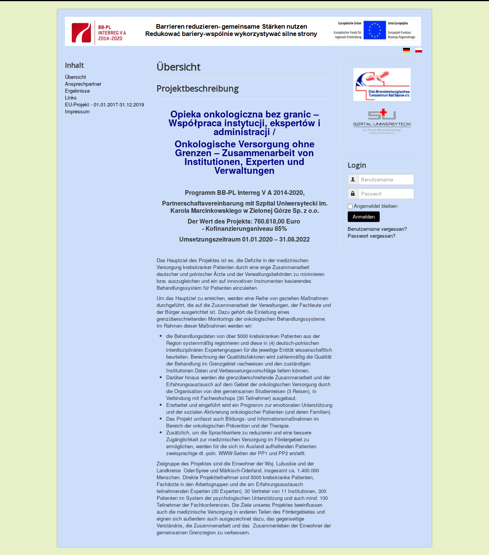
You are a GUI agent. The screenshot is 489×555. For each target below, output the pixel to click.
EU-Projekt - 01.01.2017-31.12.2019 (104, 104)
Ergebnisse (77, 90)
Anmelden (364, 216)
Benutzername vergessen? (377, 228)
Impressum (77, 111)
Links (71, 97)
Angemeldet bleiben (375, 205)
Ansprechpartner (83, 83)
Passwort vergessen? (371, 235)
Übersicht (75, 76)
